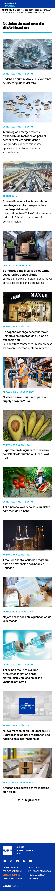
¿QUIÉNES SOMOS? (36, 877)
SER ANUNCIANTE (11, 877)
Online (20, 850)
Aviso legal (34, 881)
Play (19, 856)
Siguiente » (32, 802)
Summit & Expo (24, 853)
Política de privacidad (39, 874)
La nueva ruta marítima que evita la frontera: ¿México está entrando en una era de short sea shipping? (27, 12)
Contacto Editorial (13, 874)
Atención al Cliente (12, 881)
